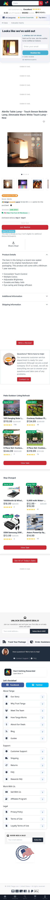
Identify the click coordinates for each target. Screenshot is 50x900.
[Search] (41, 3)
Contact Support (22, 658)
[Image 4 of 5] (26, 174)
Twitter (39, 685)
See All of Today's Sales (25, 560)
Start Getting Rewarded (24, 671)
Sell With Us (16, 792)
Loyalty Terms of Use (20, 825)
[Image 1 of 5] (21, 174)
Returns (14, 765)
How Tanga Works (19, 717)
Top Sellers (41, 17)
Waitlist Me (35, 53)
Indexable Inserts (17, 23)
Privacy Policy (17, 812)
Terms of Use (16, 819)
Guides (14, 738)
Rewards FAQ (16, 779)
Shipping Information (11, 304)
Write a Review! (25, 343)
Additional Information (12, 296)
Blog (13, 731)
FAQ (35, 658)
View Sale (25, 463)
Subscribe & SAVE (39, 631)
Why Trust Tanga (18, 703)
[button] (11, 205)
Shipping (14, 758)
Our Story (15, 696)
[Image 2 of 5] (23, 174)
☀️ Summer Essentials (26, 17)
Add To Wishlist (8, 231)
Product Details (9, 254)
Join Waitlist (25, 227)
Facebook (14, 685)
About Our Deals (18, 724)
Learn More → (18, 673)
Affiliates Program (19, 799)
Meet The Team (17, 710)
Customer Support (19, 751)
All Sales (5, 23)
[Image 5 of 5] (28, 174)
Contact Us (24, 379)
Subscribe (38, 840)
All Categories (10, 18)
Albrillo (9, 199)
